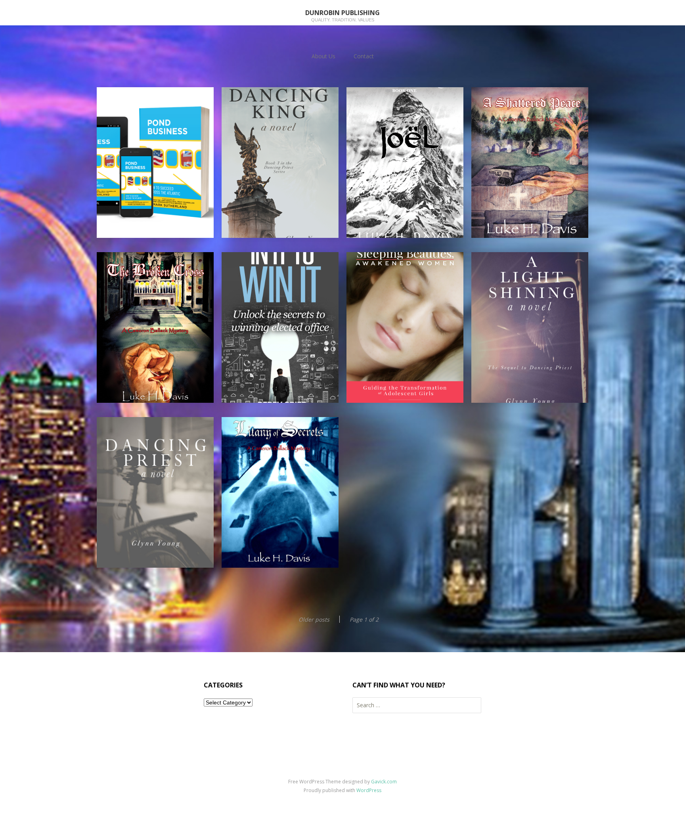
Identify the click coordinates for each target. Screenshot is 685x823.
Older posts (313, 619)
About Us (323, 56)
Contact (364, 56)
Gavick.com (384, 781)
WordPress (368, 790)
